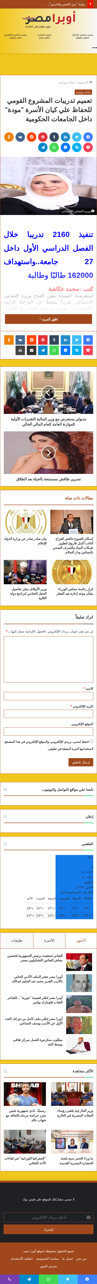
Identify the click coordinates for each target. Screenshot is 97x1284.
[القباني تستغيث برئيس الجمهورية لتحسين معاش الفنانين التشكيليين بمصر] (79, 962)
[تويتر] (76, 137)
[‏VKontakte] (20, 137)
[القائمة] (94, 47)
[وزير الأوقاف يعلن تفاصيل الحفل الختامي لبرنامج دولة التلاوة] (25, 572)
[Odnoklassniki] (9, 137)
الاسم (88, 688)
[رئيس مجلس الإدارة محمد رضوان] (48, 26)
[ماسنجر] (65, 147)
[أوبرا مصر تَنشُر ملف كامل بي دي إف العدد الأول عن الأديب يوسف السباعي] (79, 1025)
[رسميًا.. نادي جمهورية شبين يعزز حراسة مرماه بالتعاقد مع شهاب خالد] (25, 1094)
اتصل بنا (67, 1258)
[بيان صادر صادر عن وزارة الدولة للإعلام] (25, 522)
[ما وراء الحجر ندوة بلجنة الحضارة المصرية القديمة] (72, 1142)
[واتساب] (54, 147)
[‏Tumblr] (54, 137)
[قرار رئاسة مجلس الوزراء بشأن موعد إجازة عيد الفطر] (71, 572)
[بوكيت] (88, 147)
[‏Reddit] (31, 137)
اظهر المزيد (49, 319)
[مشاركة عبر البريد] (31, 350)
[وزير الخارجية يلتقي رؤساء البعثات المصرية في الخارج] (72, 1094)
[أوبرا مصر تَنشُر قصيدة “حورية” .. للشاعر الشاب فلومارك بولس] (79, 1004)
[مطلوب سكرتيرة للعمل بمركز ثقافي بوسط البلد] (79, 1046)
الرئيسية (83, 82)
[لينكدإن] (65, 137)
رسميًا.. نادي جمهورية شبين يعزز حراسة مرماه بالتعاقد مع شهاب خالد (26, 1115)
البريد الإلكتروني (81, 706)
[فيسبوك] (88, 137)
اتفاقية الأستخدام (22, 1258)
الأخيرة (49, 940)
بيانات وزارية (67, 82)
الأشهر (81, 940)
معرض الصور (48, 1266)
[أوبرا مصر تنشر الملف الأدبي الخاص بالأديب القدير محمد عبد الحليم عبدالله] (79, 983)
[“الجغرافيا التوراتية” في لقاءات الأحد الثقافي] (25, 1142)
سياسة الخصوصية (47, 1258)
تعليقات (16, 940)
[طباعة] (20, 350)
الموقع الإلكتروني (82, 724)
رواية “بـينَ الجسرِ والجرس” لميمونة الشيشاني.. (54, 4)
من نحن (81, 1258)
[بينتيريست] (43, 137)
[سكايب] (76, 147)
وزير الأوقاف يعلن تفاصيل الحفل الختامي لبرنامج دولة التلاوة (28, 593)
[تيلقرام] (43, 147)
